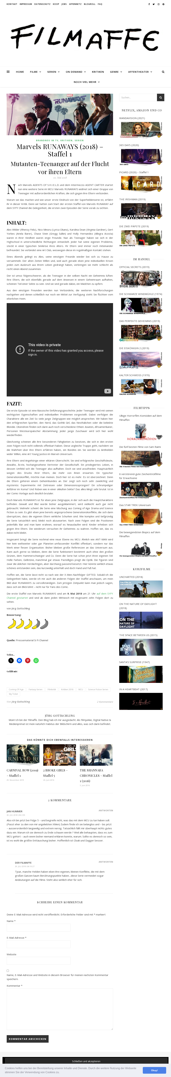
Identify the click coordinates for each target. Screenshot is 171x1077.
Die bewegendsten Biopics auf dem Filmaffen (139, 534)
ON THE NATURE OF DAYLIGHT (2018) (138, 606)
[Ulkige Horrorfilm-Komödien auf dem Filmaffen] (141, 431)
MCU (80, 689)
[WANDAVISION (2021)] (141, 130)
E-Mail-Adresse (16, 937)
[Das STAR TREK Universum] (141, 517)
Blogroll (90, 4)
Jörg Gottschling (21, 701)
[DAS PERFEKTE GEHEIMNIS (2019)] (141, 333)
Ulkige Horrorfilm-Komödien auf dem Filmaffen (140, 417)
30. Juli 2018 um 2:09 (16, 815)
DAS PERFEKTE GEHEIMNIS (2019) (139, 321)
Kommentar (14, 985)
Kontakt (12, 4)
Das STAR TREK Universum (135, 505)
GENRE (114, 71)
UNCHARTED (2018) (131, 577)
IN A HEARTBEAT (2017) (133, 689)
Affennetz (75, 4)
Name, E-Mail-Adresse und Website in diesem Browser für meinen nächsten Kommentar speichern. (57, 977)
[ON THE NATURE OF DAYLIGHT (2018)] (141, 620)
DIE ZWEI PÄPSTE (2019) (134, 226)
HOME (20, 71)
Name (11, 921)
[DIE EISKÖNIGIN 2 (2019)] (141, 360)
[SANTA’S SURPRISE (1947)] (141, 674)
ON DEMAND (74, 71)
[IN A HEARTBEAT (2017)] (141, 701)
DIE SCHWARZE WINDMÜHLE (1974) (140, 294)
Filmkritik (52, 689)
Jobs (64, 4)
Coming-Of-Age (16, 689)
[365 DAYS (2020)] (141, 157)
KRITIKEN (98, 71)
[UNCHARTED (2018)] (141, 589)
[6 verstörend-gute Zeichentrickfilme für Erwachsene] (141, 490)
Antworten (106, 810)
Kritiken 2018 (67, 689)
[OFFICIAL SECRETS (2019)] (141, 279)
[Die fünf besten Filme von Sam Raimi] (141, 459)
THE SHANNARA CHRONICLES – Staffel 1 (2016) (96, 775)
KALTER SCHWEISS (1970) (134, 375)
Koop (56, 4)
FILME (34, 71)
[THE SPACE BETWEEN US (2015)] (141, 647)
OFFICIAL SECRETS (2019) (134, 267)
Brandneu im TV (47, 140)
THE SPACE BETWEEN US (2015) (138, 635)
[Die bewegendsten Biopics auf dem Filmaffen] (141, 548)
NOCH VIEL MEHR (85, 82)
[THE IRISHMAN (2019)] (141, 211)
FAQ (100, 4)
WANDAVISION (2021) (132, 118)
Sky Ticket (13, 694)
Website (11, 954)
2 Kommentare (105, 701)
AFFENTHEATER (138, 71)
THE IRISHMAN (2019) (132, 199)
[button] (60, 1072)
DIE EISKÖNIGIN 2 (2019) (134, 348)
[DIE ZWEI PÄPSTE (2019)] (141, 238)
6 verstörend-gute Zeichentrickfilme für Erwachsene (140, 476)
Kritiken (66, 140)
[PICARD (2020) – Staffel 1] (141, 184)
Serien (79, 140)
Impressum (26, 4)
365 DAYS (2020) (129, 145)
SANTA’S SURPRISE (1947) (134, 662)
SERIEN (51, 71)
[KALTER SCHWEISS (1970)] (141, 387)
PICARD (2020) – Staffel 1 (134, 172)
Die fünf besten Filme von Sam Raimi (140, 446)
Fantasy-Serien (35, 689)
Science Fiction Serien (98, 689)
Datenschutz (42, 4)
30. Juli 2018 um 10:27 (24, 866)
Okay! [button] (154, 1070)
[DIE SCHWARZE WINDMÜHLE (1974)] (141, 306)
